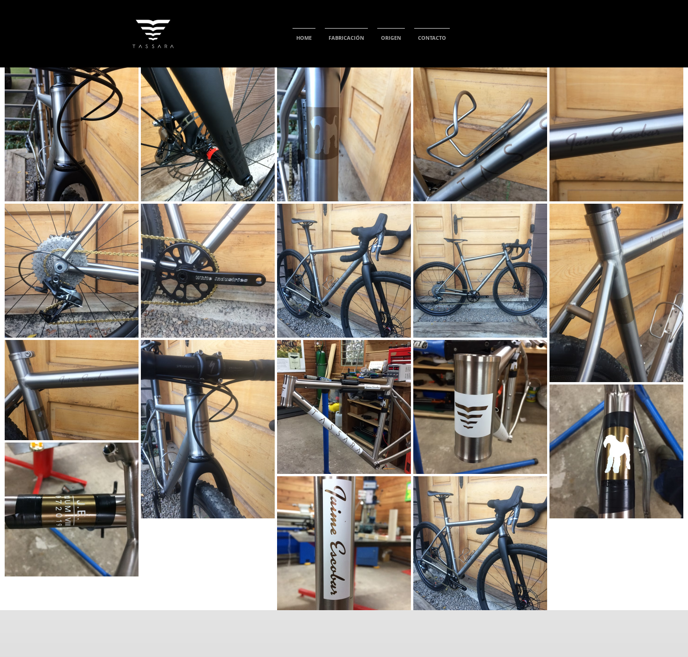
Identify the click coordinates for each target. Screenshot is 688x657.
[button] (346, 33)
